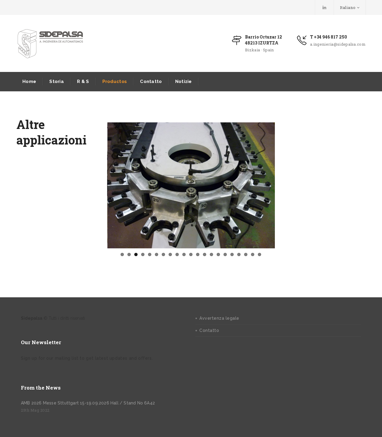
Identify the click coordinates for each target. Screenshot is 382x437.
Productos (114, 81)
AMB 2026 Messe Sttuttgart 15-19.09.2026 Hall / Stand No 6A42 (88, 403)
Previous (98, 185)
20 (252, 254)
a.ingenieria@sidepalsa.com (338, 44)
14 (211, 254)
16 (225, 254)
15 (218, 254)
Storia (56, 81)
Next (284, 185)
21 (259, 254)
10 (184, 254)
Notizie (183, 81)
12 (197, 254)
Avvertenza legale (219, 318)
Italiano (347, 7)
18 (239, 254)
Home (29, 81)
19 (245, 254)
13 (204, 254)
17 (232, 254)
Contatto (151, 81)
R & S (83, 81)
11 (190, 254)
